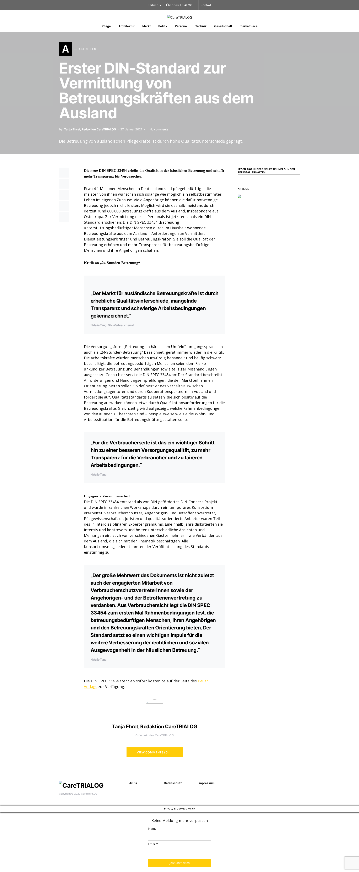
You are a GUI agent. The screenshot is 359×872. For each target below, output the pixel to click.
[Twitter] (297, 782)
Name (152, 828)
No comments (159, 129)
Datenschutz (173, 783)
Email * (153, 844)
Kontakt (206, 5)
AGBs (133, 783)
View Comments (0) (153, 752)
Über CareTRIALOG (179, 5)
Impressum (206, 783)
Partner (153, 5)
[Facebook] (291, 782)
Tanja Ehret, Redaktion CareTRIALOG (90, 129)
